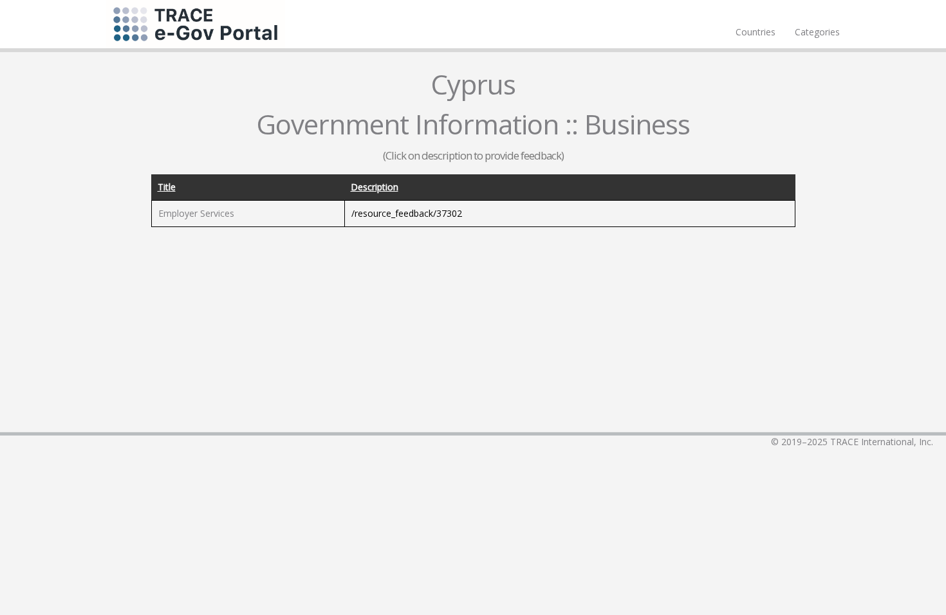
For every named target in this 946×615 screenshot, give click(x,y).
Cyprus (473, 84)
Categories (817, 32)
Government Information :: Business (473, 124)
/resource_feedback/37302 (406, 213)
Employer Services (196, 213)
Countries (755, 32)
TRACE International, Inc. (881, 442)
